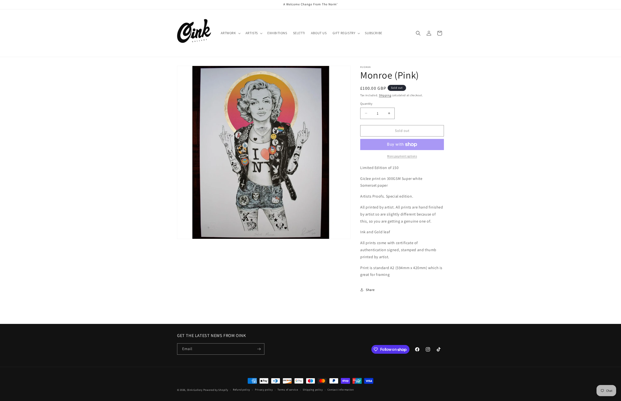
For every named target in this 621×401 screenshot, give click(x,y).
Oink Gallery (195, 390)
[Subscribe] (258, 349)
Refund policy (241, 389)
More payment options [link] (402, 156)
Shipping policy (313, 389)
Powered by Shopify (215, 390)
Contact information (340, 389)
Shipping (385, 95)
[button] (230, 33)
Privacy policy (264, 389)
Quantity (366, 104)
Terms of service (288, 389)
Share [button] (370, 290)
